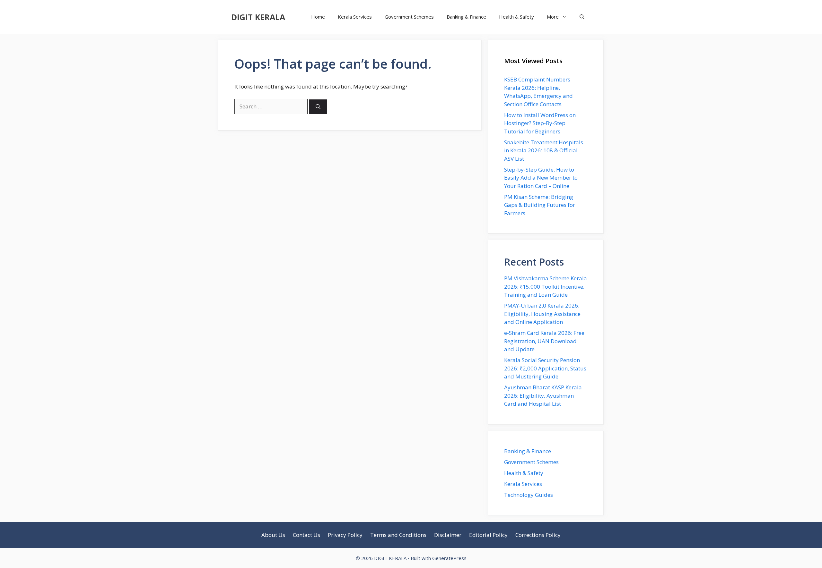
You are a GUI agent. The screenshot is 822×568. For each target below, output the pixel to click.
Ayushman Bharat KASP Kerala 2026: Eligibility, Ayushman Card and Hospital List (543, 395)
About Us (273, 534)
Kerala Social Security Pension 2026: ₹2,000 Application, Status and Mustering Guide (545, 368)
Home (318, 16)
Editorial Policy (488, 534)
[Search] (318, 106)
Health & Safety (516, 16)
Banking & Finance (466, 16)
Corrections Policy (538, 534)
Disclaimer (447, 534)
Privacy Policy (345, 534)
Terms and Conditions (398, 534)
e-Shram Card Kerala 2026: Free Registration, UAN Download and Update (544, 341)
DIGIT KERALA (258, 17)
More (553, 16)
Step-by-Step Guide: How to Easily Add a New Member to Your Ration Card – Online (541, 178)
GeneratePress (449, 558)
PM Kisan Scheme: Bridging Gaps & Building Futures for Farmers (539, 205)
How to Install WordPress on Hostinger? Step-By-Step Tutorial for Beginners (540, 123)
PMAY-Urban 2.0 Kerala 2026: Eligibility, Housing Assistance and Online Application (542, 314)
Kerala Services (355, 16)
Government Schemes (409, 16)
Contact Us (306, 534)
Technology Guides (528, 494)
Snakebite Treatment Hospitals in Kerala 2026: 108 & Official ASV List (543, 150)
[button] (582, 16)
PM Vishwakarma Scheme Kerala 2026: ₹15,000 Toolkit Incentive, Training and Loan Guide (545, 286)
